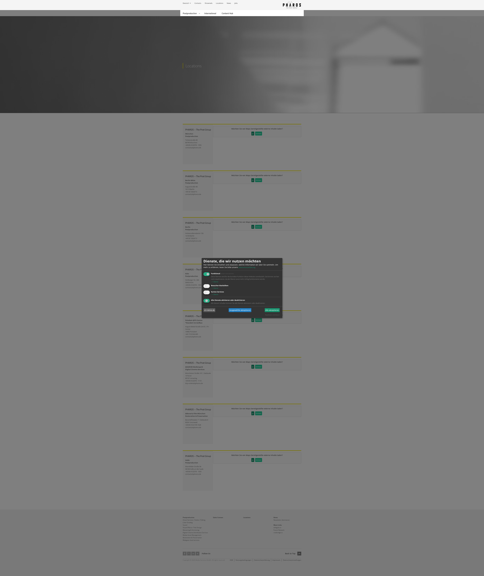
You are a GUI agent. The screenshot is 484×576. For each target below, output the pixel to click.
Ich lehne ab (209, 310)
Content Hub (227, 13)
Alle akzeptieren (272, 310)
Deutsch (186, 3)
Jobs (236, 3)
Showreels (208, 3)
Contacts (197, 3)
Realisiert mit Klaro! (272, 315)
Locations (219, 3)
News (229, 3)
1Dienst (214, 282)
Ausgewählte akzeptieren (240, 310)
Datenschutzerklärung (246, 267)
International (210, 13)
